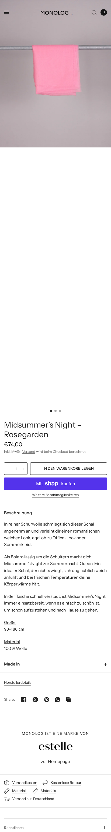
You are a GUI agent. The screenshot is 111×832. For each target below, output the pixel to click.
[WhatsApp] (57, 699)
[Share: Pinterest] (46, 699)
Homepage (59, 761)
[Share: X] (35, 699)
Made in (12, 664)
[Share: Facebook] (23, 699)
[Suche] (94, 12)
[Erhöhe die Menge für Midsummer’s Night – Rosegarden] (23, 469)
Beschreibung (18, 512)
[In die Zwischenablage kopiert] (68, 699)
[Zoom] (55, 73)
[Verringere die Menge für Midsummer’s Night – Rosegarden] (8, 469)
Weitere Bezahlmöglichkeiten (55, 495)
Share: (9, 699)
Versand (28, 452)
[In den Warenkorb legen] (68, 468)
